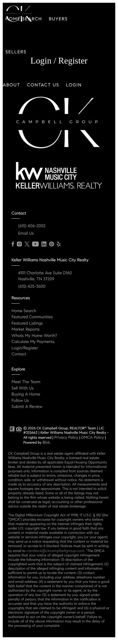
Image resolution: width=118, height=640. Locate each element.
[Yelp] (59, 244)
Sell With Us (22, 388)
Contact (19, 354)
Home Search (24, 311)
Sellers (15, 52)
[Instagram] (19, 244)
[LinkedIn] (43, 244)
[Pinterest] (51, 244)
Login (74, 85)
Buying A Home (26, 394)
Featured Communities (32, 317)
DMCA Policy (92, 437)
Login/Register (25, 348)
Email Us (26, 233)
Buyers (58, 19)
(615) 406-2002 (31, 226)
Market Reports (26, 329)
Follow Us (20, 400)
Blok (46, 442)
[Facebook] (13, 244)
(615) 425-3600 (31, 286)
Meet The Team (26, 382)
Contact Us (43, 85)
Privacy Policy (66, 437)
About (11, 85)
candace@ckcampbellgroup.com (55, 550)
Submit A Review (27, 406)
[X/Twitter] (26, 244)
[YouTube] (35, 244)
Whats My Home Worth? (34, 335)
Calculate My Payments (33, 341)
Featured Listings (27, 323)
